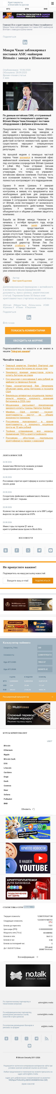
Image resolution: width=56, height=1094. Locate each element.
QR (46, 1080)
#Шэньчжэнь (34, 305)
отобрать (20, 245)
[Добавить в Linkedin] (25, 42)
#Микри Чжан (20, 305)
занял (34, 225)
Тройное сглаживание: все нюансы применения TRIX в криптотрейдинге (29, 432)
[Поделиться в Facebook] (5, 42)
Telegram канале (20, 351)
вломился (25, 157)
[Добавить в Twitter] (11, 42)
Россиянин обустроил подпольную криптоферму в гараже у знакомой (29, 439)
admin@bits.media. (30, 1074)
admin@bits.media (45, 1003)
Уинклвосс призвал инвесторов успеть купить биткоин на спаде (29, 374)
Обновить (26, 809)
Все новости (26, 538)
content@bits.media (45, 1014)
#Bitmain (7, 305)
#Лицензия (30, 307)
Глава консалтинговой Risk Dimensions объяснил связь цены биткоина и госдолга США (29, 389)
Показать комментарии (28, 330)
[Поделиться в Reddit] (38, 42)
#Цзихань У (8, 307)
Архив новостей (28, 1084)
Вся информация (26, 957)
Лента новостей (12, 455)
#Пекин (19, 307)
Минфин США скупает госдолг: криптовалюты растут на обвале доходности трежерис (29, 415)
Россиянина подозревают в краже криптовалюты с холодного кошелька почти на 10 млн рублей (29, 424)
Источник (10, 323)
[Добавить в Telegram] (18, 42)
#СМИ (46, 305)
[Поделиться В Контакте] (31, 42)
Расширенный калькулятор (16, 697)
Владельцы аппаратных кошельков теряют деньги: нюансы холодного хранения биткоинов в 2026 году (29, 398)
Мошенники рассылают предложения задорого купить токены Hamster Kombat (29, 406)
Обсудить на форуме (28, 340)
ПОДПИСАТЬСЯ (42, 581)
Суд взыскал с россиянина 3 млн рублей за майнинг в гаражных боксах (29, 380)
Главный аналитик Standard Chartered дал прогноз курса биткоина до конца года (29, 367)
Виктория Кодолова (22, 281)
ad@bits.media (47, 1026)
